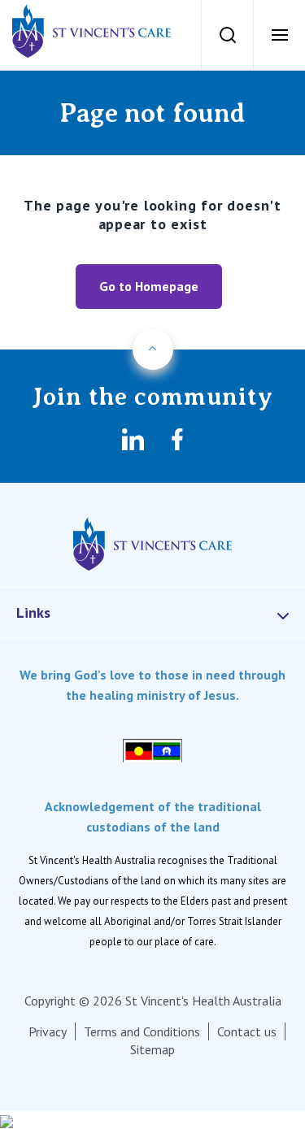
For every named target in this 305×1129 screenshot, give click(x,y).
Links (33, 612)
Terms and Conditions (142, 1031)
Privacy (47, 1031)
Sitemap (152, 1049)
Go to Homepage (148, 286)
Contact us (247, 1031)
